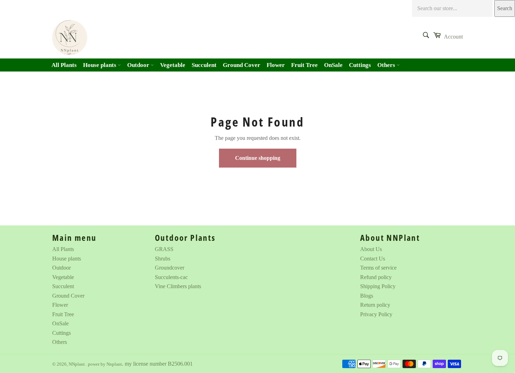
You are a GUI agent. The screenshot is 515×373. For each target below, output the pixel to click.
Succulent (204, 65)
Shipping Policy (378, 286)
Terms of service (378, 268)
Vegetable (172, 65)
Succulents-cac (171, 277)
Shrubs (162, 259)
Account (453, 37)
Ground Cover (241, 65)
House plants (100, 65)
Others (387, 65)
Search (504, 8)
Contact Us (372, 259)
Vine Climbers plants (178, 286)
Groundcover (169, 268)
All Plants (64, 65)
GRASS (164, 249)
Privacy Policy (376, 314)
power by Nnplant (105, 364)
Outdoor (139, 65)
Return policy (375, 305)
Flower (276, 65)
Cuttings (360, 65)
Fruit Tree (304, 65)
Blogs (366, 296)
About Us (371, 249)
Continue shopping (257, 158)
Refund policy (376, 277)
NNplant (77, 364)
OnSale (333, 65)
